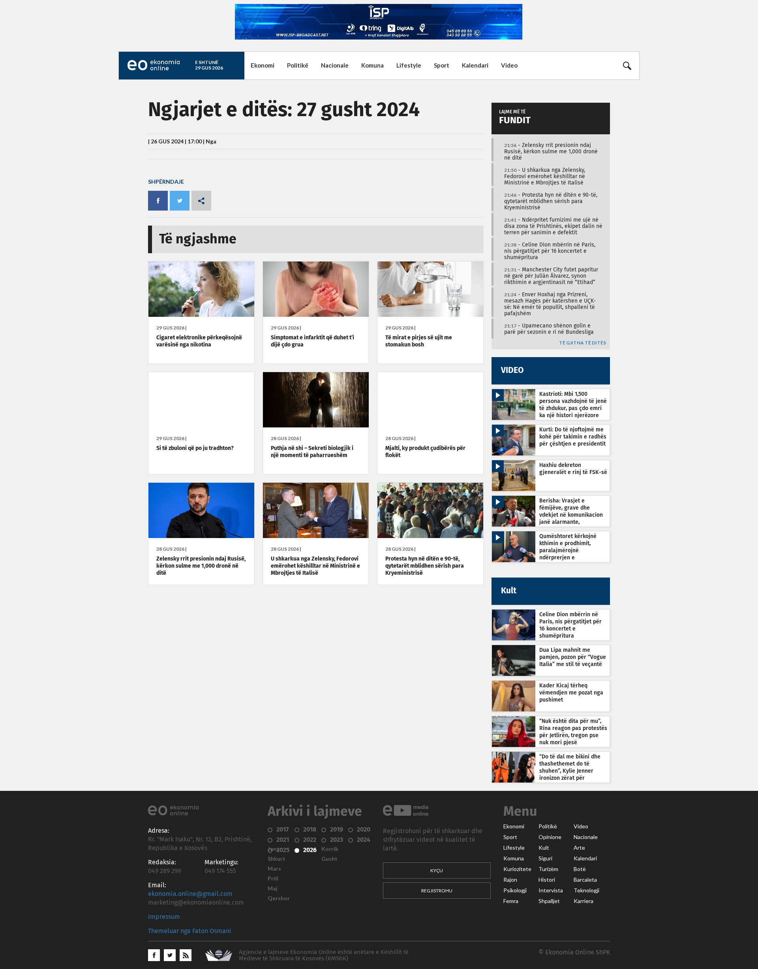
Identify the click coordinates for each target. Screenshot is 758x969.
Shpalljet (549, 901)
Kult (543, 847)
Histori (546, 879)
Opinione (549, 837)
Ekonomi (262, 65)
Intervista (550, 890)
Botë (580, 869)
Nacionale (335, 65)
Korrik (329, 849)
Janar (275, 849)
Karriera (583, 901)
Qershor (279, 898)
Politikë (297, 65)
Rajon (510, 879)
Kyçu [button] (436, 870)
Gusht (329, 859)
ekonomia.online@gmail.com (190, 894)
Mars (274, 868)
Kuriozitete (517, 869)
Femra (510, 901)
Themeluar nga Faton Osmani (189, 931)
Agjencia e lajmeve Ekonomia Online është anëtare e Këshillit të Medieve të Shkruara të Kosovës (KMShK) (324, 955)
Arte (579, 847)
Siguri (545, 858)
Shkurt (276, 859)
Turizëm (548, 869)
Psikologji (515, 890)
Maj (273, 888)
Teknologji (586, 890)
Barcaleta (585, 879)
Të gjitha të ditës (582, 343)
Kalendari (475, 65)
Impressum (164, 917)
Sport (441, 65)
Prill (273, 878)
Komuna (372, 65)
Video (509, 65)
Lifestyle (408, 65)
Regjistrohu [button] (436, 891)
